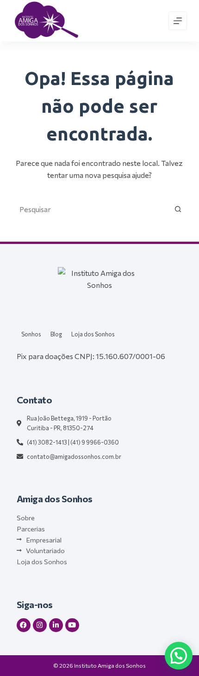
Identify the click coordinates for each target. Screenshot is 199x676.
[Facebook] (24, 625)
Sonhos (31, 334)
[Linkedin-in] (56, 625)
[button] (179, 656)
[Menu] (177, 21)
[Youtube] (72, 625)
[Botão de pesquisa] (178, 209)
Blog (56, 334)
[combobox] (90, 209)
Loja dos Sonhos (93, 334)
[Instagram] (40, 625)
